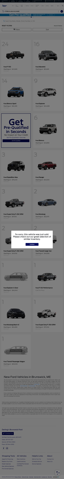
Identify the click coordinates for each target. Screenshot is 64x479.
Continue (32, 244)
